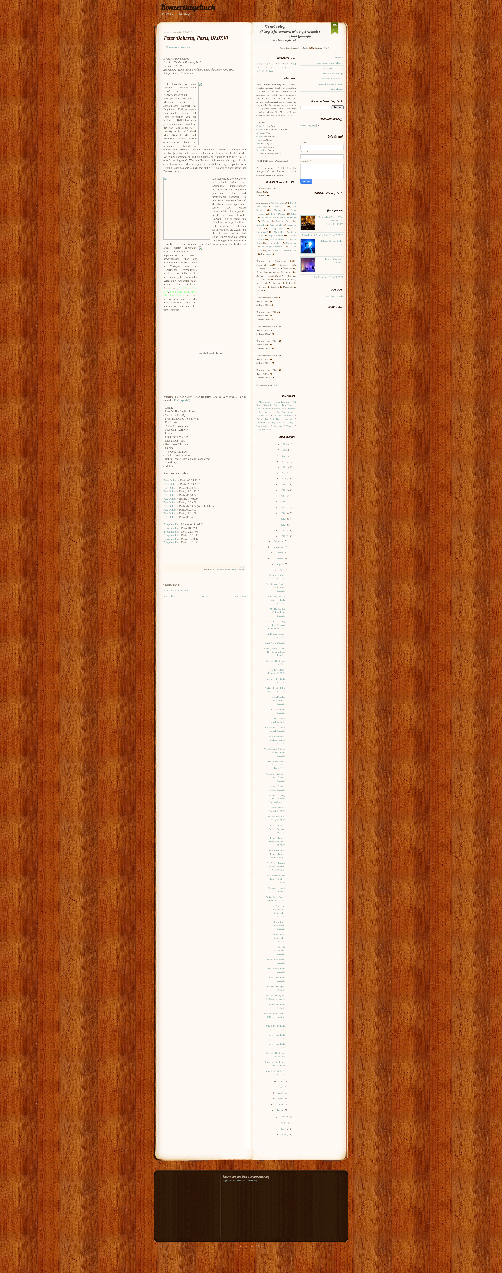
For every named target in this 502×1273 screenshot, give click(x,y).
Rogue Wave (278, 422)
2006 (284, 1134)
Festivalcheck (337, 88)
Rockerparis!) (182, 400)
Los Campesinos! (285, 412)
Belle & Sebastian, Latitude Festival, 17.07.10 (277, 740)
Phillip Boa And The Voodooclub (274, 418)
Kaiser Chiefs (276, 224)
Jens (258, 143)
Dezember (279, 541)
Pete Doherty (170, 488)
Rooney (290, 422)
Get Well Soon (278, 202)
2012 (283, 524)
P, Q (281, 67)
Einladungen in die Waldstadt (330, 62)
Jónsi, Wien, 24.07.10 (275, 642)
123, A (261, 63)
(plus (293, 213)
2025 (285, 449)
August (280, 564)
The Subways (262, 425)
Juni (281, 1081)
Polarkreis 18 (262, 422)
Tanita (259, 139)
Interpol (260, 224)
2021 (284, 472)
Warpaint (278, 210)
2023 (284, 461)
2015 (283, 507)
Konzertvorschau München (330, 83)
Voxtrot (289, 425)
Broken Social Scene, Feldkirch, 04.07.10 (275, 899)
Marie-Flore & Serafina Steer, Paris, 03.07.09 (322, 235)
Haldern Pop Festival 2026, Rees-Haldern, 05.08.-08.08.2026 (330, 220)
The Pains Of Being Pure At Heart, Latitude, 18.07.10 (276, 625)
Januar (280, 1110)
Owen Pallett (290, 250)
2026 (285, 444)
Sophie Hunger (276, 235)
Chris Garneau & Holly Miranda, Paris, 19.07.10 (274, 752)
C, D (273, 63)
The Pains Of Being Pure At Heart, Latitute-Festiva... (276, 799)
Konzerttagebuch (187, 7)
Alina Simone (265, 401)
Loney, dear (276, 228)
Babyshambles (171, 524)
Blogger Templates (241, 1249)
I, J (294, 63)
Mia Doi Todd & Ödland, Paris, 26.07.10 (277, 612)
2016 (283, 501)
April (281, 1092)
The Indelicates (277, 239)
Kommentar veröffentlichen (175, 590)
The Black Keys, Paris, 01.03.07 (328, 277)
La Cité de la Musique (220, 569)
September (278, 558)
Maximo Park (283, 221)
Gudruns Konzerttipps (333, 73)
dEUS (259, 408)
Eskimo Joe (279, 408)
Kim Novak (273, 250)
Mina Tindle (290, 217)
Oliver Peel (261, 126)
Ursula (259, 146)
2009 (283, 1117)
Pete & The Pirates (283, 415)
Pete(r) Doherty (278, 213)
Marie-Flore (279, 232)
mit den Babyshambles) (272, 217)
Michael (260, 150)
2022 (285, 467)
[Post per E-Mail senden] (241, 567)
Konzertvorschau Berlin (332, 78)
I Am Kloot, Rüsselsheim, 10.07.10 (279, 925)
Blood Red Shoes (271, 405)
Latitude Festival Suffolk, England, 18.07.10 (277, 829)
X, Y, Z (269, 70)
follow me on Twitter (334, 295)
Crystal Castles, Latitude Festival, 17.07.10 (277, 700)
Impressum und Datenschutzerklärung (240, 1180)
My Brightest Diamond (273, 246)
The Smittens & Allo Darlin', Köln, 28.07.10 (275, 587)
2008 (283, 1122)
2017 (283, 495)
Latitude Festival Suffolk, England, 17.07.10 (277, 842)
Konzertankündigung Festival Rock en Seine (275, 879)
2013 (283, 518)
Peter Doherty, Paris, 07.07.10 (195, 38)
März (281, 1098)
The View (278, 425)
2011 (283, 530)
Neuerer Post (169, 595)
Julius (259, 132)
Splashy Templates (261, 1249)
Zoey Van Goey (263, 429)
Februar (280, 1104)
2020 (284, 478)
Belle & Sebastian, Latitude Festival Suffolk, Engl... (277, 854)
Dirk (258, 153)
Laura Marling (274, 242)
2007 (283, 1128)
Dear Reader (280, 206)
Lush (268, 253)
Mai (281, 1086)
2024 (284, 455)
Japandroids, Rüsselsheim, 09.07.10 (279, 950)
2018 (283, 490)
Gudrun (260, 136)
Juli (282, 570)
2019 (283, 484)
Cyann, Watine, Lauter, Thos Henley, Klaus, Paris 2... (274, 652)
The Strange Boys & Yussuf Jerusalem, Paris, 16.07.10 (276, 866)
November (278, 546)
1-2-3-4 (275, 384)
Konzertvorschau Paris (333, 68)
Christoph (260, 129)
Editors (265, 221)
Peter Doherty (171, 480)
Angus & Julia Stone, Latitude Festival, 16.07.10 (275, 777)
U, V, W (260, 70)
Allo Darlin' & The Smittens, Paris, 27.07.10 (276, 600)
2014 (283, 513)
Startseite (205, 595)
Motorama (291, 242)
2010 (283, 536)
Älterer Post (240, 595)
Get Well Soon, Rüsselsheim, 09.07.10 (278, 938)
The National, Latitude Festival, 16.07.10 (275, 729)
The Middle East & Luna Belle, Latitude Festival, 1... (276, 765)
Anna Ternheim (282, 401)
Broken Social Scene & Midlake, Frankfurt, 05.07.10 (274, 1017)
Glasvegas (291, 408)
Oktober (280, 552)
